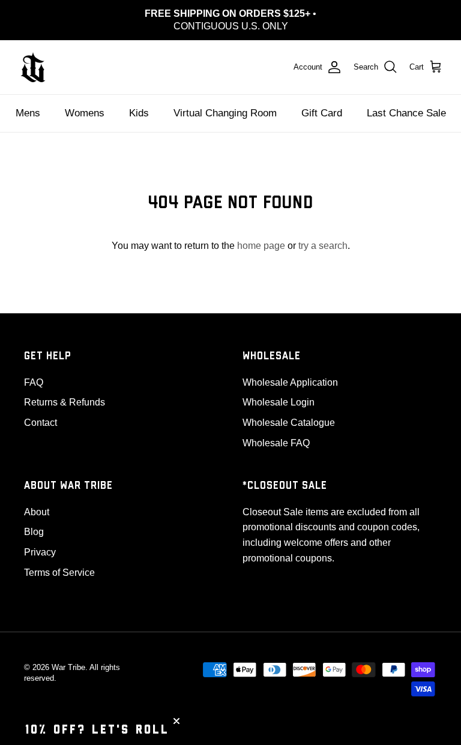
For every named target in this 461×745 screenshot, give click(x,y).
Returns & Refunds (64, 402)
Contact (40, 422)
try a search (323, 246)
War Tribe (68, 667)
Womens (84, 113)
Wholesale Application (290, 382)
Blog (34, 532)
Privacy (40, 552)
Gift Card (321, 113)
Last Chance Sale (406, 113)
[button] (97, 730)
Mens (28, 113)
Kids (139, 113)
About (36, 512)
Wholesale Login (279, 402)
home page (261, 246)
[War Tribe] (33, 67)
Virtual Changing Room (225, 113)
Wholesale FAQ (276, 443)
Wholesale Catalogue (289, 422)
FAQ (33, 382)
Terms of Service (59, 572)
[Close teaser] (176, 721)
